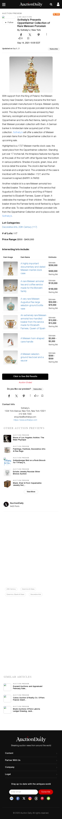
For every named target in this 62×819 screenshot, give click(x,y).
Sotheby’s (18, 133)
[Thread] (36, 799)
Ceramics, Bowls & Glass (15, 594)
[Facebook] (18, 799)
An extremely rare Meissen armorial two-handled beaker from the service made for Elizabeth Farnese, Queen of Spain (33, 322)
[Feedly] (48, 799)
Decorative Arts (35, 594)
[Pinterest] (42, 799)
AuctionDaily (17, 503)
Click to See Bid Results (25, 377)
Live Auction (24, 17)
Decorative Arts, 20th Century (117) (19, 227)
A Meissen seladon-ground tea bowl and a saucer (32, 357)
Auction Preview (12, 13)
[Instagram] (30, 799)
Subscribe (54, 49)
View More (31, 492)
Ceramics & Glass (28, 589)
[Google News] (11, 799)
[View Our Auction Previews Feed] (56, 14)
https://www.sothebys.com (25, 420)
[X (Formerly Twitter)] (24, 799)
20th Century (11, 589)
